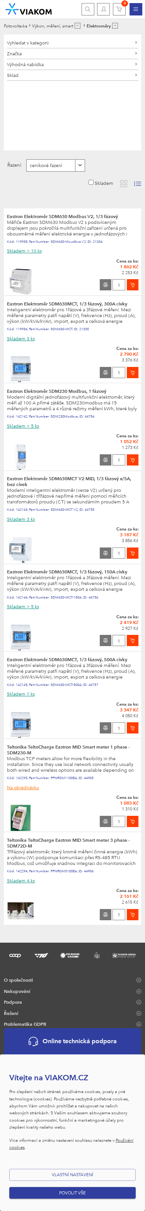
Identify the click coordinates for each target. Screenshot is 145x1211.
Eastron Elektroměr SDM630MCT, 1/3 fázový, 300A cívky (67, 303)
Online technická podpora (80, 1041)
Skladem (104, 183)
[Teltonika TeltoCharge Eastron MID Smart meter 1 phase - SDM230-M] (20, 817)
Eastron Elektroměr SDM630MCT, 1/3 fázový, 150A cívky (67, 571)
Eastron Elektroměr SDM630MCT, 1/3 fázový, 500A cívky (67, 659)
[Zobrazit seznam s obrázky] (137, 183)
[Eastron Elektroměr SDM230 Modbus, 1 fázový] (20, 455)
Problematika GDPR (25, 1024)
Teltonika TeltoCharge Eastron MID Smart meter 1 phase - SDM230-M (68, 750)
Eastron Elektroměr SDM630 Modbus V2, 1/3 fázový (62, 216)
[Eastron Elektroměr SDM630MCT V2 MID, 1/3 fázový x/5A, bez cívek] (20, 549)
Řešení (11, 1013)
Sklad (13, 75)
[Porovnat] (105, 284)
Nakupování (17, 991)
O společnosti (18, 980)
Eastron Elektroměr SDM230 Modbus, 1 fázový (56, 391)
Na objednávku (23, 787)
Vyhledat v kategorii (28, 42)
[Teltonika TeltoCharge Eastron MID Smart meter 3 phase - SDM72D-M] (20, 910)
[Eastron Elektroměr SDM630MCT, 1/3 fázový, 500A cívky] (20, 724)
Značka (14, 53)
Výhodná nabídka (25, 64)
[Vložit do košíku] (132, 284)
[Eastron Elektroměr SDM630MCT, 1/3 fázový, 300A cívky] (20, 368)
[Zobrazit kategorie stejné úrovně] (77, 26)
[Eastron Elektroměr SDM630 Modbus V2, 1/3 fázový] (20, 281)
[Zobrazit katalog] (123, 183)
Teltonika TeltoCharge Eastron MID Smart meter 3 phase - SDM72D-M (68, 843)
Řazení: (14, 165)
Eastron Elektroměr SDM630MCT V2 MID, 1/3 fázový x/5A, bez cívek (69, 481)
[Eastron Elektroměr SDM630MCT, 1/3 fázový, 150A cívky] (20, 636)
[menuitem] (136, 9)
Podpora (13, 1002)
